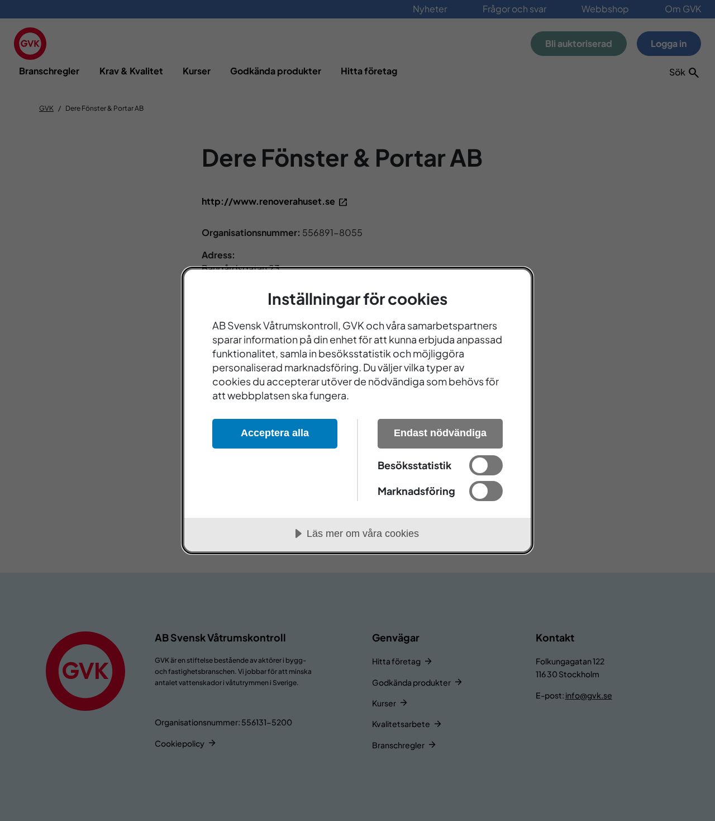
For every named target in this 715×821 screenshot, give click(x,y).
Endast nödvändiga (440, 432)
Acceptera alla (275, 432)
